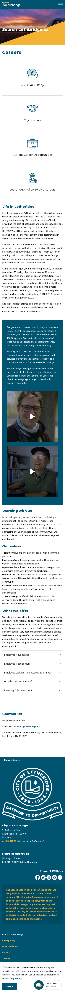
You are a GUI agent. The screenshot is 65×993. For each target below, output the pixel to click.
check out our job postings (21, 379)
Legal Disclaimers (10, 946)
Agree (9, 986)
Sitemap (6, 958)
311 (12, 837)
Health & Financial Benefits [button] (19, 681)
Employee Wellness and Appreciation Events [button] (29, 672)
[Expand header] (60, 4)
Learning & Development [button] (18, 690)
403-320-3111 (12, 840)
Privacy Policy (14, 978)
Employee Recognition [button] (17, 663)
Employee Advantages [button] (16, 654)
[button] (32, 416)
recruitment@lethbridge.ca (24, 726)
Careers (6, 952)
